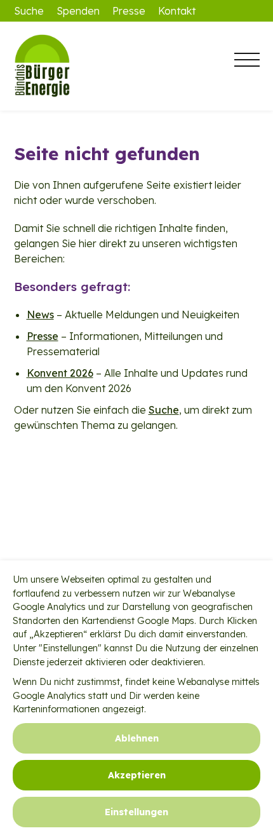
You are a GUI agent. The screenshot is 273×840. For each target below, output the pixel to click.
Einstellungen (136, 812)
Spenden (78, 10)
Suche (29, 10)
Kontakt (177, 10)
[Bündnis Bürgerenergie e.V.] (77, 66)
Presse (128, 10)
